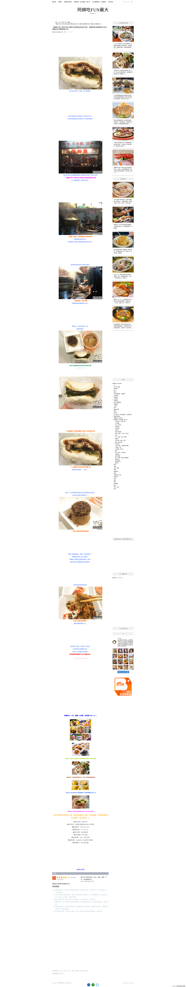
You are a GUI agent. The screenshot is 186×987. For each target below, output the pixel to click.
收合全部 (119, 383)
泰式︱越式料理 (118, 442)
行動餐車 (117, 454)
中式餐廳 (117, 423)
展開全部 (115, 383)
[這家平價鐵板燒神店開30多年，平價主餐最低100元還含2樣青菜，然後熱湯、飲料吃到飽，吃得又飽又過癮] (126, 667)
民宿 (115, 464)
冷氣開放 (117, 426)
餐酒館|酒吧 (117, 461)
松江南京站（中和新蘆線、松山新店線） (123, 414)
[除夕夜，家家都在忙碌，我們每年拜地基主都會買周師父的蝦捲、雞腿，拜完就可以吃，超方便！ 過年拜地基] (120, 661)
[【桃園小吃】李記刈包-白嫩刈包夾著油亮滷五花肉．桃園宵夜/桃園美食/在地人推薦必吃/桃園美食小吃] (80, 73)
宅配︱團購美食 (117, 402)
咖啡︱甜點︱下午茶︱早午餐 (121, 433)
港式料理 (117, 443)
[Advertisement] (80, 45)
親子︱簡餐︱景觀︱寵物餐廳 (121, 457)
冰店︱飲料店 (118, 424)
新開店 (60, 1)
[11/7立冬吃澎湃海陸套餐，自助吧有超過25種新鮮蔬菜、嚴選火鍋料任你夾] (131, 650)
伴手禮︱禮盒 (117, 386)
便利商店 (116, 388)
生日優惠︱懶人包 (119, 449)
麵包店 (116, 462)
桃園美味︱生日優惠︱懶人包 (82, 1)
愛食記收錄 (116, 409)
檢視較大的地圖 (80, 869)
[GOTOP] (97, 985)
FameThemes (131, 982)
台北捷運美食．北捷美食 (99, 1)
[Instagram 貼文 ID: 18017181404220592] (126, 656)
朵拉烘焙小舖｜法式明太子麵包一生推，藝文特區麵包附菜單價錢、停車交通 (78, 911)
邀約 (115, 480)
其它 (115, 390)
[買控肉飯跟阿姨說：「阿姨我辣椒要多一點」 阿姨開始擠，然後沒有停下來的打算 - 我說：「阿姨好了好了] (131, 661)
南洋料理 (117, 428)
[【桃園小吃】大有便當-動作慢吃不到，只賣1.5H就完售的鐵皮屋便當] (80, 767)
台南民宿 (116, 395)
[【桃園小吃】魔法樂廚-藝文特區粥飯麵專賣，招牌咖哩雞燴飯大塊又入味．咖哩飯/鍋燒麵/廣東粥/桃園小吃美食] (80, 784)
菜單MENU (116, 476)
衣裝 (115, 478)
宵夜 (116, 435)
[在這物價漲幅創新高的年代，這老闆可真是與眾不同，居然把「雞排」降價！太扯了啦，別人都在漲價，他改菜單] (115, 667)
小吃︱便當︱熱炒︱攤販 (67, 970)
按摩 (115, 411)
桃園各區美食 (68, 1)
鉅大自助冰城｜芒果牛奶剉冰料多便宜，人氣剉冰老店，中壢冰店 (75, 899)
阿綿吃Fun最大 (93, 9)
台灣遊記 (116, 397)
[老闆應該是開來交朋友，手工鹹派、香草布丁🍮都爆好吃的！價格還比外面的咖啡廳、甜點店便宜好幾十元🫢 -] (131, 667)
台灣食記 (110, 1)
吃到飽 (116, 430)
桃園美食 (61, 973)
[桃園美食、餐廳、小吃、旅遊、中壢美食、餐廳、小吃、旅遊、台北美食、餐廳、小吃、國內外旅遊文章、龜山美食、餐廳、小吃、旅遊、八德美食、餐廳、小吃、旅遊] (80, 729)
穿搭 (115, 469)
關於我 (54, 1)
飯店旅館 (116, 483)
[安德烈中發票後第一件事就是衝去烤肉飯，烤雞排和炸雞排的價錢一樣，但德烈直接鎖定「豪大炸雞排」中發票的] (115, 650)
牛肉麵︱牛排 (118, 447)
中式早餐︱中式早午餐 (120, 421)
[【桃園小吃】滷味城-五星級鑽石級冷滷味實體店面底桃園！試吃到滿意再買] (80, 749)
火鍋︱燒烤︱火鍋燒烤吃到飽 (121, 445)
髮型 (115, 488)
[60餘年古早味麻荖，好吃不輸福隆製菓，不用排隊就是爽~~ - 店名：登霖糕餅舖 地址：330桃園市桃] (115, 661)
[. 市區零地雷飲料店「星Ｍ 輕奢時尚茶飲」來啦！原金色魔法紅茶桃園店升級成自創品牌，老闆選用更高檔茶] (115, 656)
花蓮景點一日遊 (117, 475)
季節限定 (116, 400)
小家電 (115, 405)
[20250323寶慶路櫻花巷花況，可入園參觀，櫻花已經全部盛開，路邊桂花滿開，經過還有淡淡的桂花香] (120, 650)
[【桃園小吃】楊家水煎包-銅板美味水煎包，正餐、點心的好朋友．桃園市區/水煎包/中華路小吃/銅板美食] (80, 802)
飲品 (115, 485)
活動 (115, 466)
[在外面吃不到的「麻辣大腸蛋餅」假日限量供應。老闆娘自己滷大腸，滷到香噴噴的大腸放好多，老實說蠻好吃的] (120, 667)
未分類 (115, 412)
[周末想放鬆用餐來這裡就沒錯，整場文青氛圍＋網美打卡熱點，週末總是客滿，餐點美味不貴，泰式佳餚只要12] (126, 661)
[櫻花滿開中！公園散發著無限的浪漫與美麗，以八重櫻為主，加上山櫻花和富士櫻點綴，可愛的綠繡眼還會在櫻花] (131, 656)
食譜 (115, 481)
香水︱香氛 (116, 487)
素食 (116, 450)
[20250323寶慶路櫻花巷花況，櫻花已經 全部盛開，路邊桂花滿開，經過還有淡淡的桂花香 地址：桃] (126, 650)
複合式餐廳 (117, 456)
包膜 (115, 392)
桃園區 (77, 970)
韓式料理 (117, 459)
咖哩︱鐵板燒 (118, 431)
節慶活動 (116, 471)
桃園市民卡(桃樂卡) (118, 418)
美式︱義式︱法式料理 (120, 452)
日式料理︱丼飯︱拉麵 (120, 440)
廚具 (115, 407)
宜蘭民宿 (116, 404)
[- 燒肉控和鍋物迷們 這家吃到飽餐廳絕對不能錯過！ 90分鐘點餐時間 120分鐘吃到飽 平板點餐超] (120, 656)
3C (114, 385)
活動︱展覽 (116, 468)
